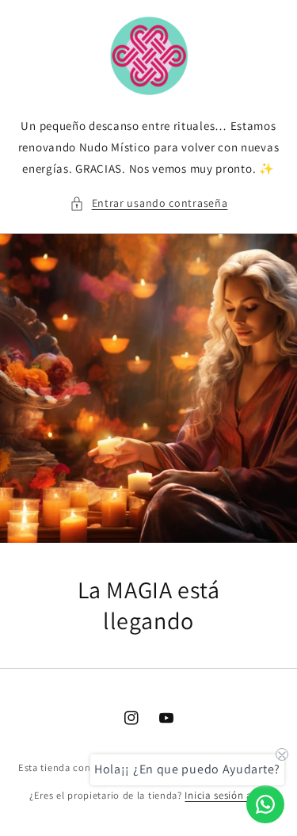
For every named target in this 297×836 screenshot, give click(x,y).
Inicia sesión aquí (226, 795)
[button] (149, 203)
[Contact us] (265, 804)
